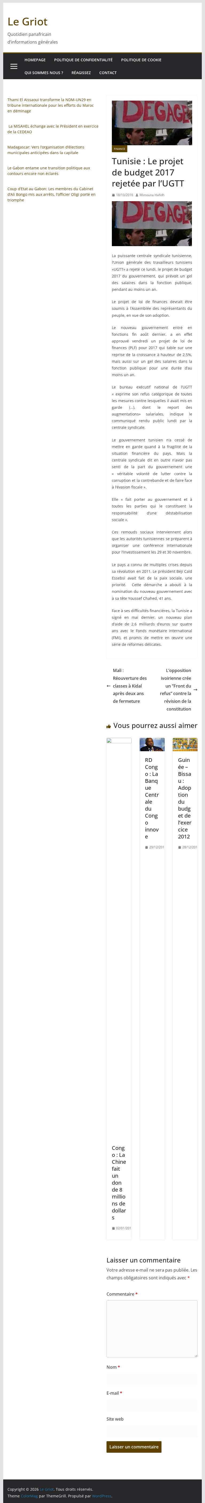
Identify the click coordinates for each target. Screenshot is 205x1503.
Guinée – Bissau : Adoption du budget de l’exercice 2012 (184, 798)
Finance (119, 149)
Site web (115, 1419)
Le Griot (27, 21)
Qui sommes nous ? (44, 72)
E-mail (114, 1393)
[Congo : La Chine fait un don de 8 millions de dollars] (119, 742)
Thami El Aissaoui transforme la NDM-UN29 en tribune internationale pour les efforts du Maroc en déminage (50, 105)
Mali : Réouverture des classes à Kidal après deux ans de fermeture (130, 685)
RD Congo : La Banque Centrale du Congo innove (152, 798)
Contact (108, 72)
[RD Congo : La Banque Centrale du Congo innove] (152, 742)
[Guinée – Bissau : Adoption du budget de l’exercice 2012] (185, 742)
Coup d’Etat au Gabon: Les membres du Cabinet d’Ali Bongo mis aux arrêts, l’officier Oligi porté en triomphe (51, 194)
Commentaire (122, 1294)
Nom (113, 1367)
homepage (35, 59)
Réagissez (81, 72)
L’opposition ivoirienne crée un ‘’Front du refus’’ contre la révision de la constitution (175, 689)
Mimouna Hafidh (152, 195)
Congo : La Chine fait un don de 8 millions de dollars (119, 1182)
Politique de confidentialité (83, 59)
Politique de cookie (141, 59)
